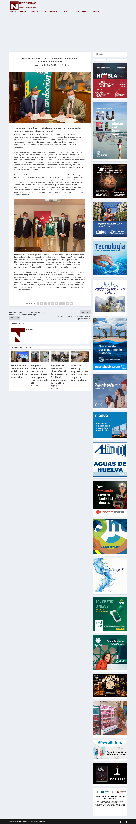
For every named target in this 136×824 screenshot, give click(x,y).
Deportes (54, 12)
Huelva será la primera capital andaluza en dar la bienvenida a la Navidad (20, 371)
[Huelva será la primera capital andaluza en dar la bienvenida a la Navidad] (20, 356)
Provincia (86, 12)
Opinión (96, 12)
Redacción (46, 65)
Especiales (65, 12)
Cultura (44, 12)
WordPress (42, 821)
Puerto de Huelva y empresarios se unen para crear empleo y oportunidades (80, 372)
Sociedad (14, 12)
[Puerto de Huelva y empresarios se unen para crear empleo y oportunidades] (80, 356)
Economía (24, 12)
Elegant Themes (22, 821)
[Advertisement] (68, 34)
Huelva (77, 12)
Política (34, 12)
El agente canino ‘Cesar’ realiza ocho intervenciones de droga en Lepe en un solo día (39, 374)
